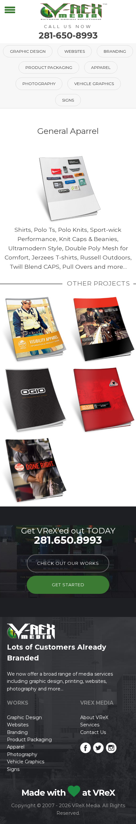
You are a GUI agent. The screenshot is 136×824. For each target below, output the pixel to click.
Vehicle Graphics (94, 83)
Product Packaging (48, 67)
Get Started (68, 584)
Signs (68, 100)
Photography (38, 83)
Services (89, 725)
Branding (115, 51)
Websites (74, 51)
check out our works (68, 563)
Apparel (101, 67)
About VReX (94, 717)
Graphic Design (28, 51)
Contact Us (93, 732)
